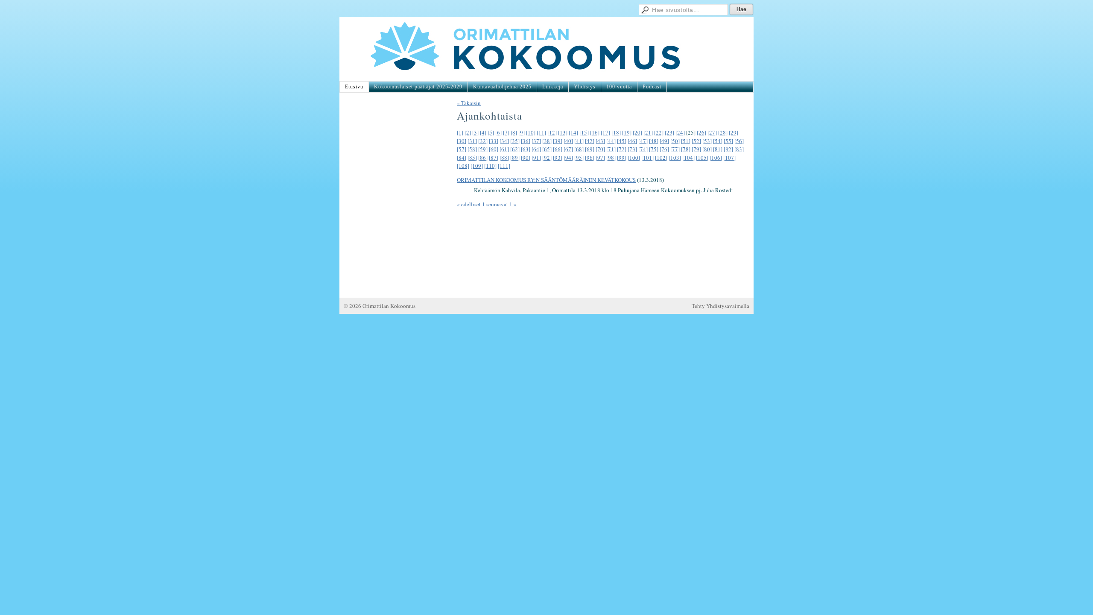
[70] (600, 149)
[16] (594, 132)
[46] (632, 141)
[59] (483, 149)
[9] (521, 132)
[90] (525, 157)
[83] (739, 149)
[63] (525, 149)
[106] (716, 157)
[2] (468, 132)
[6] (498, 132)
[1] (460, 132)
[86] (483, 157)
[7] (506, 132)
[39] (557, 141)
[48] (653, 141)
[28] (723, 132)
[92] (547, 157)
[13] (562, 132)
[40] (568, 141)
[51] (685, 141)
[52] (696, 141)
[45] (621, 141)
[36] (525, 141)
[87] (493, 157)
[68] (579, 149)
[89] (515, 157)
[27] (712, 132)
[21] (648, 132)
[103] (675, 157)
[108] (463, 166)
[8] (514, 132)
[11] (541, 132)
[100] (634, 157)
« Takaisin (469, 103)
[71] (611, 149)
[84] (461, 157)
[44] (611, 141)
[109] (477, 166)
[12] (552, 132)
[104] (688, 157)
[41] (579, 141)
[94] (568, 157)
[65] (547, 149)
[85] (472, 157)
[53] (707, 141)
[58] (472, 149)
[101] (647, 157)
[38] (547, 141)
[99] (621, 157)
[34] (504, 141)
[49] (664, 141)
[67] (568, 149)
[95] (579, 157)
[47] (643, 141)
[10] (530, 132)
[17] (605, 132)
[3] (475, 132)
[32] (483, 141)
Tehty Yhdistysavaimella (720, 306)
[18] (616, 132)
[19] (626, 132)
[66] (557, 149)
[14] (573, 132)
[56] (739, 141)
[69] (589, 149)
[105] (702, 157)
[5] (491, 132)
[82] (728, 149)
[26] (701, 132)
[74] (643, 149)
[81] (717, 149)
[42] (589, 141)
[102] (661, 157)
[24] (680, 132)
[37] (536, 141)
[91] (536, 157)
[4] (483, 132)
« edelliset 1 (471, 204)
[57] (461, 149)
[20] (637, 132)
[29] (733, 132)
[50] (675, 141)
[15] (584, 132)
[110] (490, 166)
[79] (696, 149)
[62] (515, 149)
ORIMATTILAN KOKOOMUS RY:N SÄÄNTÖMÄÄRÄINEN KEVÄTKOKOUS (546, 180)
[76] (664, 149)
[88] (504, 157)
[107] (729, 157)
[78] (685, 149)
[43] (600, 141)
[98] (611, 157)
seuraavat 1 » (501, 204)
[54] (717, 141)
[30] (461, 141)
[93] (557, 157)
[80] (707, 149)
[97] (600, 157)
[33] (493, 141)
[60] (493, 149)
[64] (536, 149)
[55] (728, 141)
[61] (504, 149)
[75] (653, 149)
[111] (504, 166)
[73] (632, 149)
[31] (472, 141)
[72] (621, 149)
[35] (515, 141)
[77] (675, 149)
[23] (669, 132)
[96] (589, 157)
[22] (658, 132)
